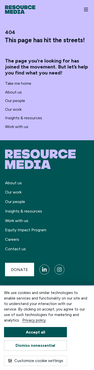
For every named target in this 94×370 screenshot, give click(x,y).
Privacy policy (34, 320)
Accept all (35, 332)
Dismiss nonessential (35, 345)
